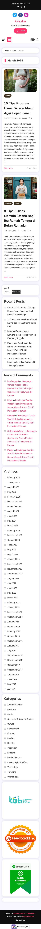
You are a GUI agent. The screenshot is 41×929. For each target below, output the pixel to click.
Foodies (11, 738)
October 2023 (13, 540)
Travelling (11, 772)
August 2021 (13, 621)
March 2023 (12, 554)
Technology (12, 767)
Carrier (10, 714)
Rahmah (11, 415)
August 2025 (13, 487)
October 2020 (13, 626)
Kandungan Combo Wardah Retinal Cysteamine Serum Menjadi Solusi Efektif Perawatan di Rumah (19, 348)
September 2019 (15, 641)
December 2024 (14, 501)
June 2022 (12, 588)
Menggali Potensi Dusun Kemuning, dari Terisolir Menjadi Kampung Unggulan (21, 334)
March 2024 (12, 525)
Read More (8, 168)
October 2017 (13, 665)
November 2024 (14, 506)
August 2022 (13, 578)
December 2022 (14, 564)
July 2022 (11, 583)
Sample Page (20, 920)
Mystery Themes (28, 916)
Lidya (9, 400)
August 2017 (13, 674)
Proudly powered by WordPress (24, 913)
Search (6, 288)
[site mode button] (32, 39)
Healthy (7, 96)
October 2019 (13, 636)
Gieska (20, 21)
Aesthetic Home (14, 704)
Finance (17, 203)
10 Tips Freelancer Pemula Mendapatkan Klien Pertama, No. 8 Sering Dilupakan (21, 362)
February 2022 (13, 602)
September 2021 (15, 617)
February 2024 (13, 530)
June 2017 (12, 679)
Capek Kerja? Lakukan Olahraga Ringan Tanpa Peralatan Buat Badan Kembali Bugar (21, 311)
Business (8, 203)
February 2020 (13, 631)
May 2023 (11, 549)
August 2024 (13, 511)
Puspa (10, 450)
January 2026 (13, 482)
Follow (22, 31)
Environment (13, 728)
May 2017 (11, 684)
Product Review (14, 757)
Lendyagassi (13, 381)
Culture (10, 724)
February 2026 (13, 477)
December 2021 (14, 612)
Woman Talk (12, 777)
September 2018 (15, 655)
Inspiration (12, 748)
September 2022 (15, 573)
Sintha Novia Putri (15, 431)
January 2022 (13, 607)
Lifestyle (11, 753)
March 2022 (12, 597)
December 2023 (14, 535)
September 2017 (15, 670)
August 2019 (13, 646)
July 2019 (11, 650)
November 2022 (14, 569)
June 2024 (12, 516)
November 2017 (14, 660)
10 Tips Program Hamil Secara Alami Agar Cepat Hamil (18, 108)
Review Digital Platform (17, 762)
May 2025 (11, 492)
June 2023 (12, 545)
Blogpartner (16, 291)
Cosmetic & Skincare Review (20, 719)
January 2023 (13, 559)
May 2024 (11, 521)
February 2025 (13, 497)
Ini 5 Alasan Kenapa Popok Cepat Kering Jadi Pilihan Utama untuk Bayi (22, 323)
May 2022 (11, 593)
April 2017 (11, 689)
